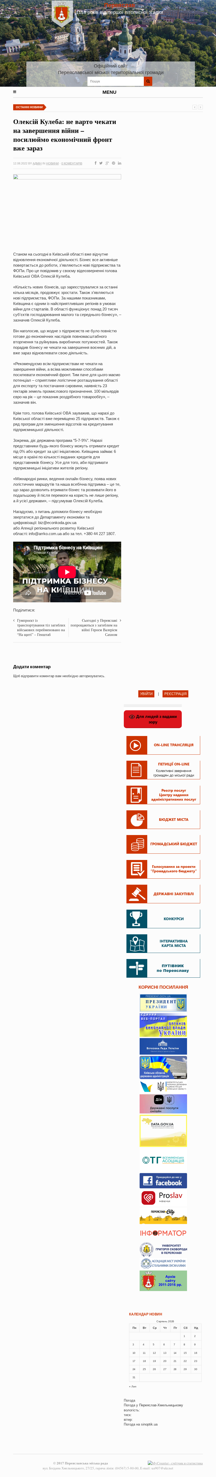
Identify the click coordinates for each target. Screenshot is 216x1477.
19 (154, 1360)
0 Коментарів (71, 163)
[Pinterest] (112, 163)
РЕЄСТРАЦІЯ (175, 694)
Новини (52, 163)
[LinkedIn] (118, 163)
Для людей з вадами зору (156, 719)
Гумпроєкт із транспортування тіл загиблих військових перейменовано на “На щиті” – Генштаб (41, 627)
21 (175, 1360)
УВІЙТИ (146, 694)
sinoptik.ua (149, 1424)
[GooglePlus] (106, 163)
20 (164, 1360)
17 (133, 1360)
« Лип (132, 1386)
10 (133, 1352)
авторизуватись (91, 676)
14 (175, 1352)
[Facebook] (94, 163)
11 (144, 1352)
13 (164, 1352)
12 (154, 1352)
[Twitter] (100, 163)
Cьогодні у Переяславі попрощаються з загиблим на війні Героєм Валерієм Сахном (94, 627)
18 (144, 1360)
